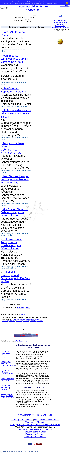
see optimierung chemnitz (27, 329)
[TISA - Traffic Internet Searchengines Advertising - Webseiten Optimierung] (60, 16)
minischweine (15, 329)
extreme (4, 329)
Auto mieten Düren (60, 21)
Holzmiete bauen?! (8, 374)
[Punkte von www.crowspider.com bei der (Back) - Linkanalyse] (39, 444)
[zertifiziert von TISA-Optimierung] (60, 44)
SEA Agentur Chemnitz (35, 422)
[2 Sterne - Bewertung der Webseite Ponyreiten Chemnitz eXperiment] (32, 319)
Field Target (6, 380)
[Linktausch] (34, 444)
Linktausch (5, 389)
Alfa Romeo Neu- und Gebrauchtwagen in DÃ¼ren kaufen (14, 212)
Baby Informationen (8, 365)
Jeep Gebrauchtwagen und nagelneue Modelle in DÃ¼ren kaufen (15, 179)
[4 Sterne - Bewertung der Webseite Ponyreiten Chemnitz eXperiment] (22, 321)
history (23, 314)
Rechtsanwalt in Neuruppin (46, 419)
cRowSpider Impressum (28, 415)
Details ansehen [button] (55, 3)
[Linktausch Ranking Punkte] (30, 444)
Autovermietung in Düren (35, 432)
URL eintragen (64, 6)
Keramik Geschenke (8, 397)
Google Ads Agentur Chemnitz (60, 23)
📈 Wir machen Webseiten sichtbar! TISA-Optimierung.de (19, 451)
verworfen (38, 329)
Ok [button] (66, 2)
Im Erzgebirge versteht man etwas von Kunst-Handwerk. (35, 424)
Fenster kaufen (60, 26)
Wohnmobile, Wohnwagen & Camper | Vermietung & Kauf (15, 58)
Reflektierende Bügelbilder (60, 27)
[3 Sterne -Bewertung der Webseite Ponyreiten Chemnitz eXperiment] (8, 321)
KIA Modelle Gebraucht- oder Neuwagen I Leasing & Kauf (16, 113)
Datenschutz (46, 415)
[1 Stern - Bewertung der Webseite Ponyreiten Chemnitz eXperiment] (18, 319)
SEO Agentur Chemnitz (22, 419)
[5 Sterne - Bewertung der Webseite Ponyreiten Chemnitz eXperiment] (36, 321)
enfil (9, 329)
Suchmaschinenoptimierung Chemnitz (35, 429)
